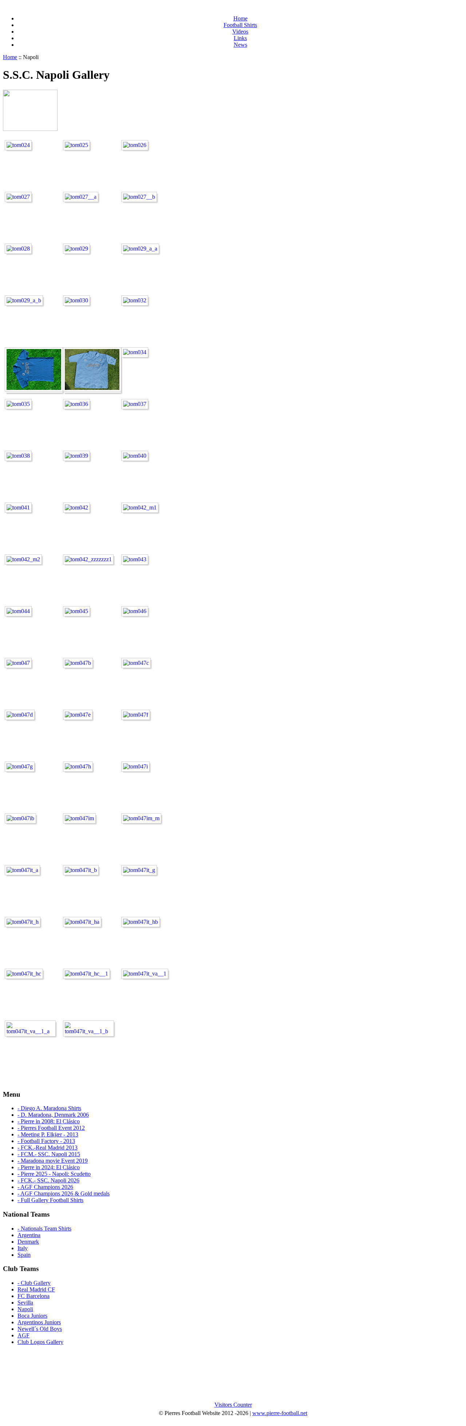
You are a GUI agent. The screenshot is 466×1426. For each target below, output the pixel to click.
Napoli (25, 1309)
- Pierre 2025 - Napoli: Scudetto (54, 1174)
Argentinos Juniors (39, 1322)
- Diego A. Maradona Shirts (49, 1108)
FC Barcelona (33, 1296)
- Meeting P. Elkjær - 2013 (47, 1134)
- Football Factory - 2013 (46, 1141)
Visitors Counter (233, 1405)
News (240, 45)
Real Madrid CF (36, 1289)
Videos (240, 31)
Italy (22, 1248)
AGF (23, 1335)
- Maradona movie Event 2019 (52, 1161)
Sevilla (25, 1302)
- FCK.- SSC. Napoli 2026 (48, 1180)
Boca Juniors (32, 1316)
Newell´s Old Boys (39, 1329)
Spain (24, 1255)
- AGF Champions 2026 (45, 1187)
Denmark (28, 1242)
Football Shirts (240, 25)
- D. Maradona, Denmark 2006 (53, 1115)
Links (240, 38)
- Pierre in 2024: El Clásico (48, 1167)
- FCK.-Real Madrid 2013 (47, 1147)
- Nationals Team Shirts (44, 1228)
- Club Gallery (34, 1283)
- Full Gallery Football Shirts (50, 1200)
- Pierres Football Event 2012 (51, 1128)
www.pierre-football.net (279, 1413)
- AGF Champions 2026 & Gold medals (63, 1193)
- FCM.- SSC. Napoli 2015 (48, 1154)
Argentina (28, 1235)
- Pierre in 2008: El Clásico (48, 1121)
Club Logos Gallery (40, 1342)
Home (240, 18)
